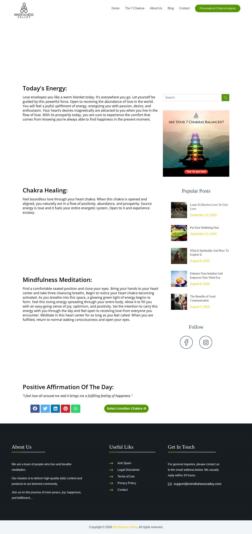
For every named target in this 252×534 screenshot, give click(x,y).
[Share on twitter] (45, 409)
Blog (171, 8)
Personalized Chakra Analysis (218, 8)
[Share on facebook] (35, 409)
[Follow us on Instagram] (205, 342)
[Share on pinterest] (65, 409)
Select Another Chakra (125, 408)
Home (116, 8)
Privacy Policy (127, 483)
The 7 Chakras (134, 8)
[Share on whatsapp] (75, 409)
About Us (156, 8)
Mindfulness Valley (125, 527)
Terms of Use (126, 476)
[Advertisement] (126, 44)
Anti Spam (124, 463)
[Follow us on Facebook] (186, 342)
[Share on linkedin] (55, 409)
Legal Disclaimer (129, 469)
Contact (184, 8)
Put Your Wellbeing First (204, 227)
